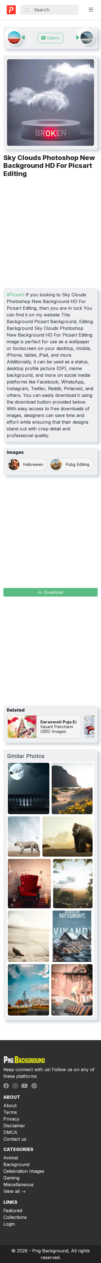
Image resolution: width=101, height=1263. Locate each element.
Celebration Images (23, 1171)
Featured (12, 1210)
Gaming (11, 1178)
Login (9, 1224)
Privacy (11, 1119)
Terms (10, 1112)
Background (16, 1164)
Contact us (14, 1139)
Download (53, 592)
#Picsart (15, 294)
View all (11, 1191)
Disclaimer (14, 1125)
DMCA (10, 1132)
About (10, 1105)
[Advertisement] (50, 235)
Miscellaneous (18, 1184)
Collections (15, 1217)
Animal (10, 1157)
